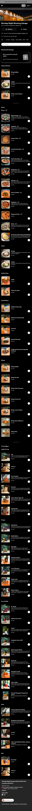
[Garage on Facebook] (5, 795)
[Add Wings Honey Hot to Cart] (29, 403)
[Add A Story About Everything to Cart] (29, 715)
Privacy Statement (14, 804)
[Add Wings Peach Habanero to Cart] (29, 425)
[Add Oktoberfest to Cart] (29, 514)
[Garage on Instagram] (3, 795)
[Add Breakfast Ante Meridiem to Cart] (29, 726)
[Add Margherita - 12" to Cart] (29, 175)
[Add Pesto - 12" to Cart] (29, 229)
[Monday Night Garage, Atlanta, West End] (6, 5)
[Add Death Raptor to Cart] (29, 541)
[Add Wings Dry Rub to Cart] (29, 382)
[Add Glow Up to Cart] (29, 492)
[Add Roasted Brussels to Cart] (29, 343)
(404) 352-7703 (5, 785)
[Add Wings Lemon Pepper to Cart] (29, 98)
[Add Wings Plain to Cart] (29, 436)
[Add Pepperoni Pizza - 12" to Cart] (29, 218)
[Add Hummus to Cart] (29, 333)
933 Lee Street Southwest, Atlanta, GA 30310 (12, 787)
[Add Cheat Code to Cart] (29, 585)
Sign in (28, 5)
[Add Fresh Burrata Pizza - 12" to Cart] (29, 153)
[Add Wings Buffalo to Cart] (29, 76)
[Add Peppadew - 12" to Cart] (29, 207)
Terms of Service (6, 804)
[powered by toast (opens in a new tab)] (7, 800)
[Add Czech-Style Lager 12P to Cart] (29, 503)
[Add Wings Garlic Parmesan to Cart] (29, 392)
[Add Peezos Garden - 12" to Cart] (29, 197)
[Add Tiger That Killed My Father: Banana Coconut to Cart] (29, 747)
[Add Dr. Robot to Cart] (29, 612)
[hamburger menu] (2, 5)
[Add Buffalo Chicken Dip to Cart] (29, 311)
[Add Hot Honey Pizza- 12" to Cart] (29, 164)
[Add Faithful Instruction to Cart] (29, 623)
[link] (6, 40)
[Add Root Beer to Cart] (29, 764)
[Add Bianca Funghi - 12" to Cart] (29, 121)
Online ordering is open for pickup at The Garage (16, 1)
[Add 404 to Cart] (29, 460)
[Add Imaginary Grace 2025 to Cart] (29, 644)
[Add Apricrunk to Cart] (29, 666)
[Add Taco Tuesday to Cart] (29, 481)
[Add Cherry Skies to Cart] (29, 688)
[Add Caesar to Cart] (29, 87)
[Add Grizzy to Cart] (29, 633)
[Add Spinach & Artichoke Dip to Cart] (29, 322)
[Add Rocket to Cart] (29, 256)
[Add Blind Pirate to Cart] (29, 530)
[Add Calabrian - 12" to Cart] (29, 132)
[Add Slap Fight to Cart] (29, 552)
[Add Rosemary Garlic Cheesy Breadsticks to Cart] (29, 240)
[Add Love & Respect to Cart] (29, 574)
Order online (5, 792)
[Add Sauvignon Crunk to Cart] (29, 677)
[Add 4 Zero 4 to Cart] (29, 471)
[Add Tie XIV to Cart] (29, 737)
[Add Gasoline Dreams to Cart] (29, 563)
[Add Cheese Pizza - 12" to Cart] (29, 142)
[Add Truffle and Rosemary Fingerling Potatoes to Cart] (29, 354)
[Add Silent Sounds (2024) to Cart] (29, 655)
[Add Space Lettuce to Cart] (29, 595)
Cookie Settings (23, 804)
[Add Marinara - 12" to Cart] (29, 186)
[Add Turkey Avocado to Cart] (29, 295)
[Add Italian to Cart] (29, 284)
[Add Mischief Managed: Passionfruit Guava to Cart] (29, 698)
